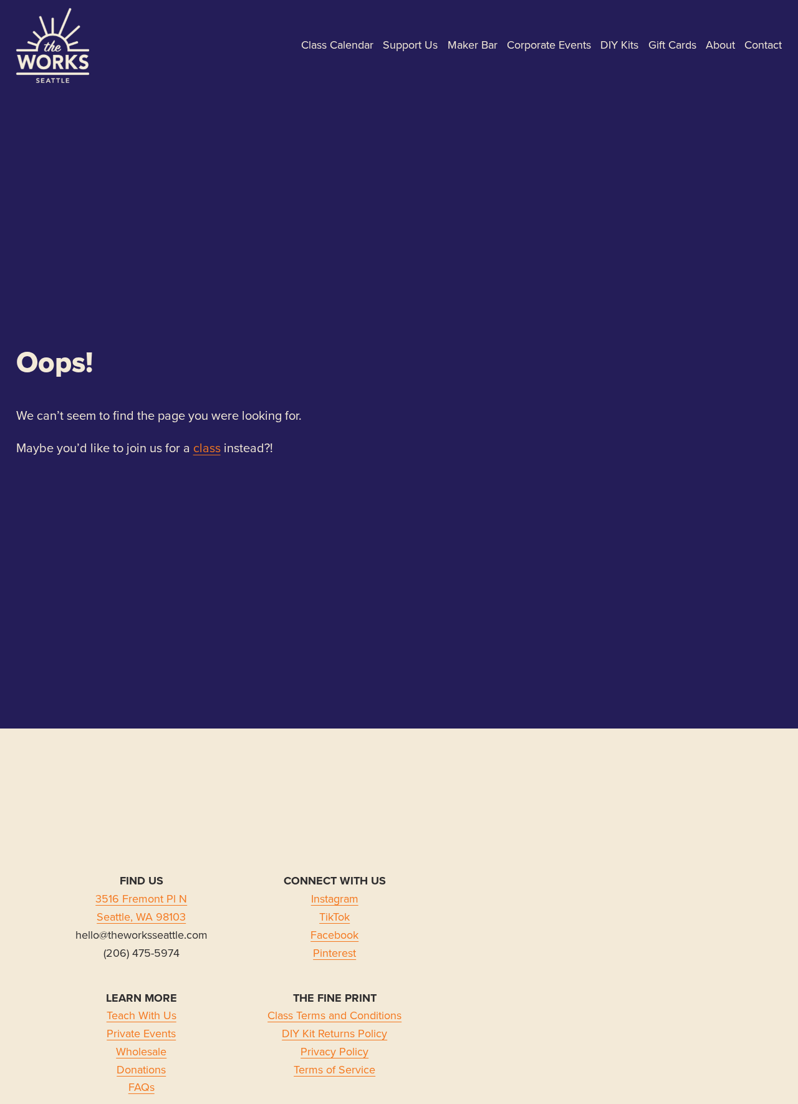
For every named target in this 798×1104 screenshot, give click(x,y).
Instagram (334, 898)
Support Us (410, 44)
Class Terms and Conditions (334, 1015)
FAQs (141, 1087)
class (207, 447)
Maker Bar (473, 44)
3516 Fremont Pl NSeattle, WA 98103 (141, 907)
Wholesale (141, 1051)
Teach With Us (141, 1015)
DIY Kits (619, 44)
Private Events (141, 1033)
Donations (141, 1069)
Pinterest (334, 953)
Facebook (334, 934)
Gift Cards (672, 44)
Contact (763, 44)
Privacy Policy (334, 1051)
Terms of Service (334, 1069)
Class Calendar (337, 44)
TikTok (334, 916)
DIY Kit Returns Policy (334, 1033)
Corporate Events (549, 44)
